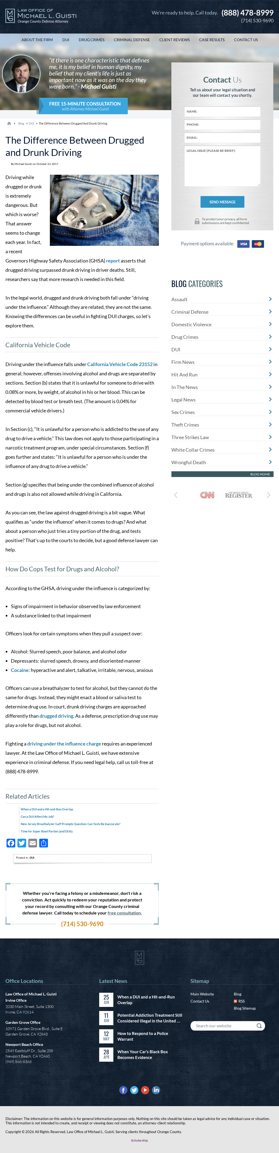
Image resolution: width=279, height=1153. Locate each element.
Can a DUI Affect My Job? (37, 816)
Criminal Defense (189, 312)
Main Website (202, 994)
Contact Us (199, 1001)
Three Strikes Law (190, 437)
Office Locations (24, 981)
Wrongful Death (188, 462)
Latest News (113, 981)
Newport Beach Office (24, 1044)
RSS (241, 1001)
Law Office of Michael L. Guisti (31, 994)
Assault (179, 299)
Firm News (183, 362)
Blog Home (260, 474)
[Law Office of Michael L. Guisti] (40, 17)
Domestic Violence (191, 324)
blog (21, 123)
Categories (197, 283)
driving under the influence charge (64, 744)
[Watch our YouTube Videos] (145, 1090)
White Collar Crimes (193, 450)
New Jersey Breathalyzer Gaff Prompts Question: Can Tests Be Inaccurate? (70, 824)
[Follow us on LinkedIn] (156, 1090)
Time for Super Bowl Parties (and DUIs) (46, 831)
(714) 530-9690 (248, 15)
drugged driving (56, 716)
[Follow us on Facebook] (123, 1090)
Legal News (183, 400)
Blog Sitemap (245, 1008)
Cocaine (20, 670)
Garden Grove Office (22, 1022)
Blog (237, 994)
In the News (184, 387)
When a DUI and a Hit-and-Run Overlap (47, 809)
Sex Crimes (183, 412)
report (113, 261)
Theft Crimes (185, 425)
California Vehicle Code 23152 (120, 364)
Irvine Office (15, 1000)
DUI (31, 123)
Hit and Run (184, 375)
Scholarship (139, 1140)
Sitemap (199, 981)
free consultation (124, 912)
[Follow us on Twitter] (134, 1090)
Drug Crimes (184, 337)
